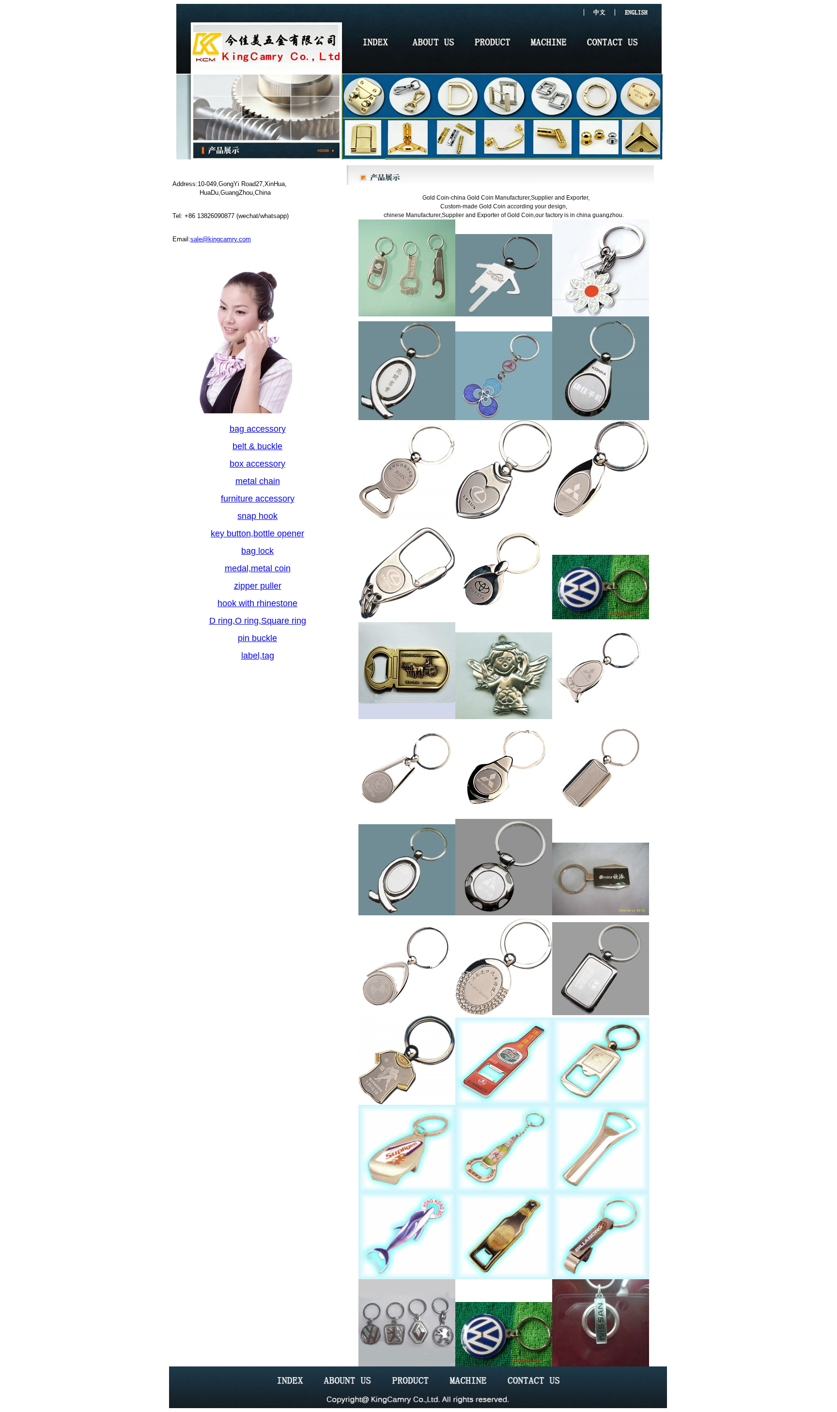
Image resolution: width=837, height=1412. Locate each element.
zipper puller (257, 586)
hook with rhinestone (257, 603)
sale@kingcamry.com (220, 239)
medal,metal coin (258, 568)
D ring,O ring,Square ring (257, 621)
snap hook (257, 516)
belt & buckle (257, 446)
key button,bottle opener (257, 533)
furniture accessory (257, 498)
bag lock (257, 551)
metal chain (257, 481)
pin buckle (257, 638)
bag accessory (258, 429)
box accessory (257, 464)
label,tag (257, 655)
